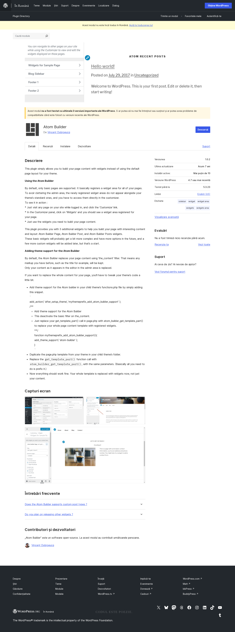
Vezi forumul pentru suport (170, 271)
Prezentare (61, 578)
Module (59, 588)
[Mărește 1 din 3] (79, 401)
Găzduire (18, 588)
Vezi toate (204, 244)
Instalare (65, 146)
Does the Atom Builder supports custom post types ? (56, 504)
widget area (203, 201)
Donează (146, 588)
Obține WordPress (218, 5)
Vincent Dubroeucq (58, 132)
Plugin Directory (21, 16)
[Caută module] (46, 36)
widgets (190, 208)
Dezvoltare (84, 146)
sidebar (182, 201)
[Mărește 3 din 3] (141, 431)
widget (191, 201)
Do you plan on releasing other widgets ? (49, 514)
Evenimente (146, 583)
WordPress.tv (106, 594)
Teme (58, 583)
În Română (48, 611)
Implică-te (145, 578)
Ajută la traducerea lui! (141, 25)
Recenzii (48, 146)
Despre (17, 578)
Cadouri (145, 594)
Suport (206, 146)
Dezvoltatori (104, 588)
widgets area (202, 208)
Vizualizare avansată (167, 217)
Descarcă (203, 129)
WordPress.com (192, 578)
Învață (101, 578)
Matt (186, 583)
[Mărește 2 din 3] (141, 401)
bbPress (188, 588)
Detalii (31, 146)
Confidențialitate (21, 594)
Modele (59, 594)
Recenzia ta (162, 244)
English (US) (203, 194)
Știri (15, 583)
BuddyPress (190, 594)
